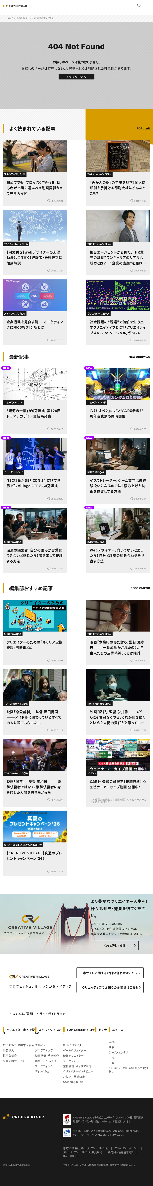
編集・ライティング (46, 1061)
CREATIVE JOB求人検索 (18, 1045)
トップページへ (76, 77)
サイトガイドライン (52, 1014)
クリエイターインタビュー (78, 1071)
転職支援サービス (14, 1061)
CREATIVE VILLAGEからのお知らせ (128, 1069)
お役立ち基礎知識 (74, 1076)
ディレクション (43, 1071)
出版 (111, 1063)
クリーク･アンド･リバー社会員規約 (82, 1152)
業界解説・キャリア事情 (77, 1066)
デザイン (40, 1045)
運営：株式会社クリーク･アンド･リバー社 (86, 1148)
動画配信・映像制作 (47, 1055)
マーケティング (44, 1066)
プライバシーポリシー (126, 1148)
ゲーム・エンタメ (118, 1052)
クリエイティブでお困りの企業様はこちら (110, 987)
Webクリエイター (73, 1045)
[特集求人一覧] (140, 577)
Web (112, 1042)
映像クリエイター (73, 1055)
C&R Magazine (73, 1082)
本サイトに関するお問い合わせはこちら (110, 973)
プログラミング (44, 1050)
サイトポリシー (71, 1156)
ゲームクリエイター (74, 1050)
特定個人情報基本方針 (121, 1152)
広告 (111, 1058)
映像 (111, 1047)
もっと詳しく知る (115, 945)
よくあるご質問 (23, 1014)
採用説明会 (10, 1055)
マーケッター (70, 1061)
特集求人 (8, 1050)
